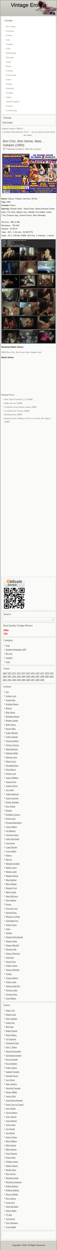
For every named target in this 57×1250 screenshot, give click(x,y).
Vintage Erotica (28, 5)
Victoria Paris (11, 994)
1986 (33, 676)
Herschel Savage (13, 1088)
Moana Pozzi (11, 888)
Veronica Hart (11, 990)
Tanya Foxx (11, 962)
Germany (10, 31)
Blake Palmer (11, 1031)
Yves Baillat (11, 1227)
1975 (33, 673)
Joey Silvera (11, 1117)
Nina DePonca (12, 896)
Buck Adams (11, 1035)
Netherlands (11, 53)
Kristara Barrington (14, 823)
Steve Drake (11, 1211)
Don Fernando (12, 1059)
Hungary (9, 93)
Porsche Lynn (12, 908)
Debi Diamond (12, 749)
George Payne (12, 1076)
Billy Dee (9, 1027)
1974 (28, 673)
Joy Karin (10, 790)
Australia (10, 88)
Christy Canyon (12, 745)
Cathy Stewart (12, 737)
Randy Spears (12, 1166)
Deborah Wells (12, 753)
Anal (8, 646)
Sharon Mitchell (12, 945)
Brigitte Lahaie (12, 720)
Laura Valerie (11, 827)
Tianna (9, 974)
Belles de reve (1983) (13, 403)
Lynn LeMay (11, 851)
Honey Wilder (11, 1092)
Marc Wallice (11, 1141)
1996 (28, 680)
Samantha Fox (12, 921)
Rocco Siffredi (12, 1194)
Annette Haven (12, 704)
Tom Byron (10, 1219)
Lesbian (9, 658)
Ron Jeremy (11, 1198)
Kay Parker (10, 806)
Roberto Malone (12, 1190)
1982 (14, 676)
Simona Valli (11, 949)
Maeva (9, 855)
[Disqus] (28, 463)
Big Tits (9, 654)
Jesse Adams (11, 1113)
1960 (5, 673)
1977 (42, 673)
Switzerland (11, 75)
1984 (23, 676)
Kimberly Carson (13, 815)
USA (8, 49)
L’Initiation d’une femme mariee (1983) (20, 407)
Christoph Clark (12, 1043)
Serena (9, 933)
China (8, 79)
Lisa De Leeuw (12, 835)
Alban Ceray (11, 1015)
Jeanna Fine (11, 782)
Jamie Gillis (11, 1096)
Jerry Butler (11, 1108)
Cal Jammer (11, 1039)
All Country (11, 26)
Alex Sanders (11, 1019)
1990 (51, 676)
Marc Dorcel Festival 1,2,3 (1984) (18, 399)
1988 (42, 676)
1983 (19, 676)
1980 (5, 676)
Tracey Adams (12, 978)
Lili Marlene (10, 831)
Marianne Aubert (13, 864)
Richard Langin (12, 1178)
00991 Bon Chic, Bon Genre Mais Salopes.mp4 (21, 352)
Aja (7, 692)
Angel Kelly (10, 700)
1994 (19, 680)
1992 (9, 680)
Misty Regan (11, 884)
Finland (9, 106)
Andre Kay (10, 1023)
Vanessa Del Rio (13, 986)
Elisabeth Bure (12, 766)
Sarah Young (11, 925)
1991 (5, 680)
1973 (23, 673)
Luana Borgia (11, 847)
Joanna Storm (12, 786)
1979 (51, 673)
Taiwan (9, 84)
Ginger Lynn (11, 774)
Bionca (9, 708)
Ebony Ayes (11, 761)
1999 (42, 680)
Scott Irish (10, 1203)
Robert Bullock (12, 1186)
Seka (8, 929)
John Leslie (10, 1125)
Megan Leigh (11, 872)
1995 (23, 680)
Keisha (9, 810)
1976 (37, 673)
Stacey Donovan (13, 953)
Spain (8, 62)
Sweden (9, 44)
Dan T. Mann (11, 1047)
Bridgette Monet (12, 716)
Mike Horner (11, 1145)
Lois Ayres (10, 843)
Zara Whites (11, 998)
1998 (37, 680)
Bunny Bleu (11, 729)
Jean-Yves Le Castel (14, 1104)
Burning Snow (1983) (13, 414)
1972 (19, 673)
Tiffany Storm (11, 966)
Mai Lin (9, 859)
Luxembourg (11, 110)
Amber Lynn (11, 696)
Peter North (10, 1157)
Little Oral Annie (12, 839)
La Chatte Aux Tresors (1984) (16, 411)
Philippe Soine (12, 1162)
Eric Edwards (11, 1064)
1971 (14, 673)
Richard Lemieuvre (14, 1182)
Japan (8, 97)
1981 (9, 676)
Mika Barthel (11, 880)
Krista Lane (10, 819)
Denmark (10, 57)
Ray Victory (11, 1174)
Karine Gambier (12, 802)
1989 (47, 676)
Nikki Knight (11, 892)
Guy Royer (10, 1080)
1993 (14, 680)
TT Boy (9, 1215)
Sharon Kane (11, 941)
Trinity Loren (11, 982)
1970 (9, 673)
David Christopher (13, 1051)
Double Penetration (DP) (16, 649)
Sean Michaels (12, 1207)
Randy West (11, 1170)
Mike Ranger (11, 1149)
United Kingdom (13, 102)
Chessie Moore (12, 741)
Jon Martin (10, 1133)
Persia (8, 904)
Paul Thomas (11, 1154)
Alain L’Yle (10, 1010)
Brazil (8, 66)
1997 (33, 680)
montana (37, 149)
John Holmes (11, 1121)
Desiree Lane (11, 757)
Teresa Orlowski (12, 970)
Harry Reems (11, 1084)
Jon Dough (10, 1129)
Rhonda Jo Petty (13, 917)
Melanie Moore (12, 876)
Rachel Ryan (11, 913)
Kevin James (11, 1137)
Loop (8, 662)
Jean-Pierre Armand (14, 1100)
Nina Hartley (11, 900)
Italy (8, 40)
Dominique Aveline (13, 1055)
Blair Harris (10, 712)
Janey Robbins (12, 778)
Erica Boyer (11, 769)
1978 (47, 673)
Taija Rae (10, 958)
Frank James (11, 1068)
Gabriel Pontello (12, 1072)
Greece (9, 35)
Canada (9, 71)
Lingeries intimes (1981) (11, 129)
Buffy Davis (11, 725)
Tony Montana (12, 1223)
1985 (28, 676)
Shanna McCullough (14, 937)
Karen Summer (12, 798)
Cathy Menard (12, 733)
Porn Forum (8, 122)
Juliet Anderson (12, 794)
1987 (37, 676)
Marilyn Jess (11, 868)
